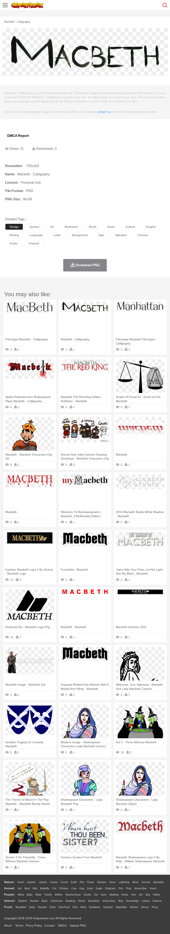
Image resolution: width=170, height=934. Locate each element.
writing (14, 235)
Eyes (104, 894)
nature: (9, 882)
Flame (90, 882)
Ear (96, 894)
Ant (20, 888)
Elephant (110, 888)
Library (146, 900)
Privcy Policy (34, 925)
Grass (112, 882)
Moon (135, 882)
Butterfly (44, 888)
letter (57, 235)
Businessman (73, 894)
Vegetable (121, 907)
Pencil (81, 900)
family (48, 894)
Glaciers (101, 882)
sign (101, 235)
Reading (70, 900)
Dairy (32, 907)
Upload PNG (78, 925)
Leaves (43, 882)
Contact (50, 925)
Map (120, 900)
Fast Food (64, 907)
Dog (81, 888)
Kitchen (134, 907)
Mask (21, 894)
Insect (153, 888)
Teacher (34, 900)
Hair (133, 894)
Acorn (20, 882)
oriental (34, 243)
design (14, 226)
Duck (90, 888)
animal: (9, 888)
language (36, 235)
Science (157, 900)
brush (93, 226)
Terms (19, 925)
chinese (142, 235)
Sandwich (94, 907)
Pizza (155, 907)
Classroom (56, 900)
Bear (27, 888)
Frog (128, 888)
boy (148, 894)
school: (9, 900)
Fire (82, 882)
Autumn (31, 882)
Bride (38, 894)
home (124, 894)
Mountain (158, 882)
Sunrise (146, 882)
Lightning (124, 882)
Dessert (42, 907)
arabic (14, 243)
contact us (103, 111)
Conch (64, 882)
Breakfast (21, 907)
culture (130, 226)
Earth (74, 882)
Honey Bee (140, 888)
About (8, 925)
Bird (35, 888)
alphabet (121, 235)
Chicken (63, 888)
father (156, 894)
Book (44, 900)
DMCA (62, 925)
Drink (53, 907)
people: (9, 894)
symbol (34, 226)
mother (59, 894)
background (80, 235)
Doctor (87, 894)
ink (52, 226)
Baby (30, 894)
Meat (83, 907)
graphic (151, 226)
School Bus (108, 900)
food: (8, 907)
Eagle (99, 888)
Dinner (145, 907)
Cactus (54, 882)
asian (111, 226)
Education (94, 900)
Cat (54, 888)
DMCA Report (18, 135)
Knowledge (132, 900)
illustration (71, 226)
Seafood (108, 907)
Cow (73, 888)
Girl (141, 894)
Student (22, 900)
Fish (120, 888)
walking (114, 894)
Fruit (75, 907)
